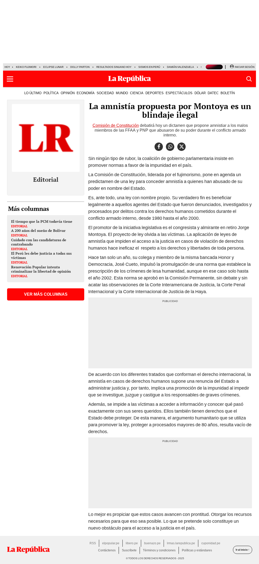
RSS (93, 543)
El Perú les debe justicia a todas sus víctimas (41, 255)
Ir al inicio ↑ (242, 549)
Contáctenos (107, 550)
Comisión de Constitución (116, 125)
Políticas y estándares (197, 550)
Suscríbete (129, 550)
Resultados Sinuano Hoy (114, 67)
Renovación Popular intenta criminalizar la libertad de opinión (41, 269)
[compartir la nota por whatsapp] (170, 146)
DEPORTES (154, 93)
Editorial (45, 179)
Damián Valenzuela (180, 67)
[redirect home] (28, 549)
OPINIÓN (68, 93)
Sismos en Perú (149, 67)
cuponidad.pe (210, 543)
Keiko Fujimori (26, 67)
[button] (10, 79)
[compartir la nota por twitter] (181, 146)
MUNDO (122, 93)
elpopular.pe (110, 543)
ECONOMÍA (86, 93)
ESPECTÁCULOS (179, 93)
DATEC (213, 93)
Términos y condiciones (159, 550)
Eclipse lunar (53, 67)
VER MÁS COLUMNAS (46, 294)
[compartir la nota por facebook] (158, 146)
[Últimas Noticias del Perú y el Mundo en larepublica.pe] (129, 79)
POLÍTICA (51, 93)
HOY (7, 67)
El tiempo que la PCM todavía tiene (41, 221)
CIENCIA (136, 93)
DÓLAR (200, 93)
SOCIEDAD (105, 93)
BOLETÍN (228, 93)
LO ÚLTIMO (32, 93)
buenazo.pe (152, 543)
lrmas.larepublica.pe (181, 543)
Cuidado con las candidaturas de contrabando (38, 242)
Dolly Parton (80, 67)
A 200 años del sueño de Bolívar (38, 230)
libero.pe (132, 543)
